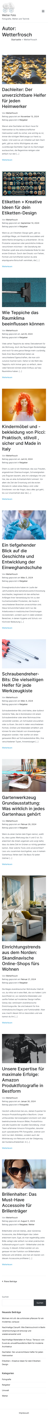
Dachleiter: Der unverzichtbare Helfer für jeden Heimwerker (22, 1354)
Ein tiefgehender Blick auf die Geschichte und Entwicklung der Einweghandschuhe (22, 556)
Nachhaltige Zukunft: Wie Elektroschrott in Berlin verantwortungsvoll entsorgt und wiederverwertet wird (23, 1330)
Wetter (31, 1224)
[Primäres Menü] (43, 11)
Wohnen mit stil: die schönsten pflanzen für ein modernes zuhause (23, 1320)
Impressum (24, 1413)
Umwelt (5, 1390)
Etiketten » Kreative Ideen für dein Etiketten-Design (22, 207)
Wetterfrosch (12, 113)
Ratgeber (23, 120)
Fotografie (24, 1105)
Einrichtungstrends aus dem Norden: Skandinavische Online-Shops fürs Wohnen (21, 958)
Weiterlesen (7, 160)
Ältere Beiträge (10, 1281)
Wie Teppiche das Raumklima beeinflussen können (23, 318)
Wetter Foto (9, 15)
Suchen (5, 1297)
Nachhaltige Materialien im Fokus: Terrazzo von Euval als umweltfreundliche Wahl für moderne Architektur (23, 1343)
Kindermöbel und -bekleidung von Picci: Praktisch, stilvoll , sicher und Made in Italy (23, 438)
